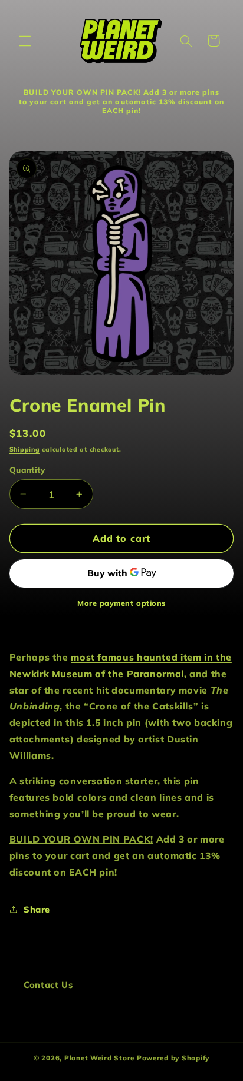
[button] (24, 40)
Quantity (27, 470)
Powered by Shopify (173, 1057)
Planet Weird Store (99, 1057)
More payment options (121, 603)
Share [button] (37, 909)
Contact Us (48, 984)
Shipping (24, 449)
